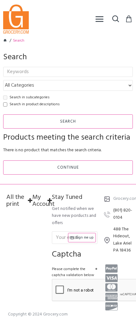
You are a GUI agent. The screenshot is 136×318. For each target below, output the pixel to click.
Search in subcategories (29, 98)
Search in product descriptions (34, 104)
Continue (68, 167)
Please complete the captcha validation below (73, 272)
